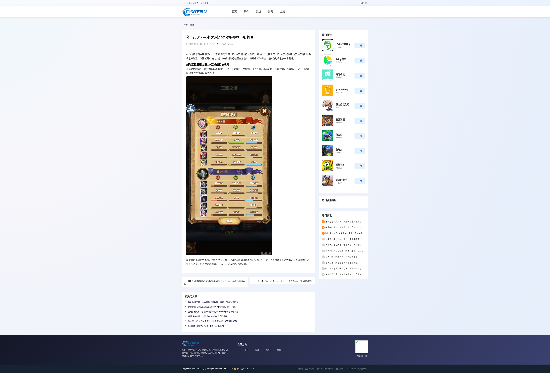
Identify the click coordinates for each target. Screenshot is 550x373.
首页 (234, 11)
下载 (360, 45)
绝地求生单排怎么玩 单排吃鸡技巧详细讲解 (207, 316)
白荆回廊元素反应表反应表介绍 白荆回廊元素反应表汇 (212, 306)
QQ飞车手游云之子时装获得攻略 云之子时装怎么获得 (289, 280)
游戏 (258, 11)
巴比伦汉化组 (342, 104)
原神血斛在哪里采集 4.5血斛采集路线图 (206, 325)
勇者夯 (339, 134)
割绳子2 (340, 164)
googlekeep (342, 89)
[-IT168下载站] (195, 12)
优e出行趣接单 (343, 44)
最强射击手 (341, 179)
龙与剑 (339, 149)
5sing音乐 (341, 59)
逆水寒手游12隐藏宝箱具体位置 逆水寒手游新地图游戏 (212, 321)
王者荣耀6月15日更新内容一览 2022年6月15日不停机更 (213, 311)
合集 (282, 11)
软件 (246, 11)
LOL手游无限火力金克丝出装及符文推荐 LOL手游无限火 (213, 302)
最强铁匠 (340, 119)
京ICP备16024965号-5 (245, 368)
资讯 (270, 11)
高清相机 (340, 74)
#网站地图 (363, 3)
